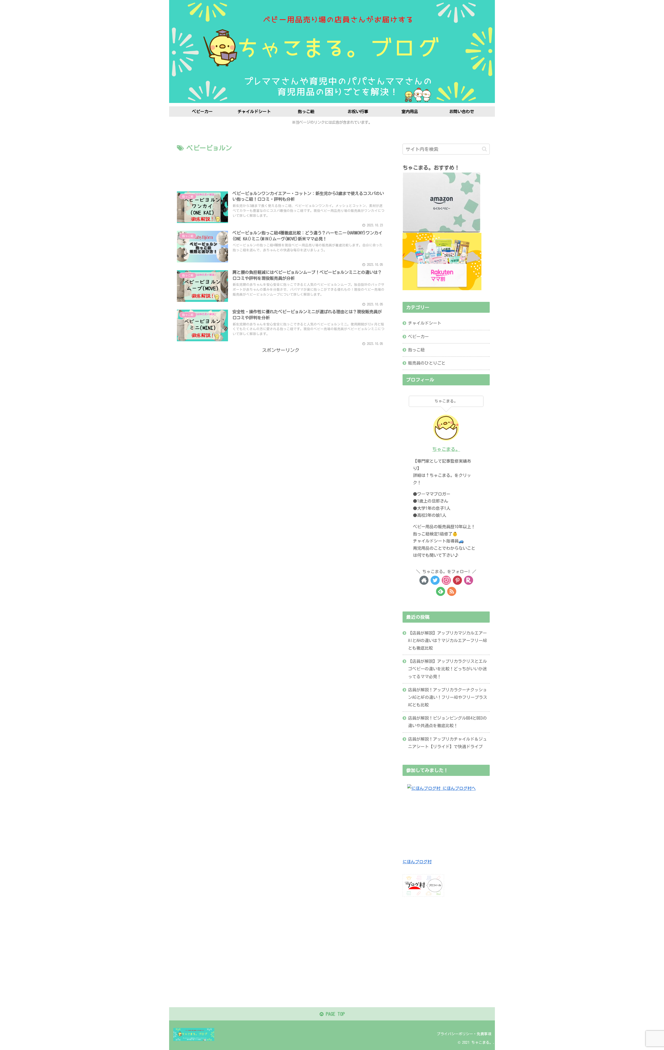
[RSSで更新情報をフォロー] (451, 591)
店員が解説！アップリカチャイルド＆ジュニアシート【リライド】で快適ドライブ (447, 743)
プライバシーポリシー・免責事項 (464, 1034)
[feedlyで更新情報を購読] (440, 591)
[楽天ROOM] (468, 580)
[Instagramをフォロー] (446, 580)
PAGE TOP (334, 1014)
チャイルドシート (424, 323)
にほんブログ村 (417, 862)
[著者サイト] (423, 580)
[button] (484, 149)
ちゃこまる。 (446, 449)
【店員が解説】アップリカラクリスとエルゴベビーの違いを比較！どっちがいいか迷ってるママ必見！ (447, 668)
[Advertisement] (280, 168)
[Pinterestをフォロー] (457, 580)
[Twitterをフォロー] (435, 580)
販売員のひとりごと (426, 363)
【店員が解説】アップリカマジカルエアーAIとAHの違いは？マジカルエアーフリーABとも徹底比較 (447, 640)
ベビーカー (418, 337)
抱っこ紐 (416, 350)
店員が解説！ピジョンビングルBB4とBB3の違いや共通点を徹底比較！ (447, 722)
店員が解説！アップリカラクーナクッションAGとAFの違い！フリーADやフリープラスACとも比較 (447, 697)
